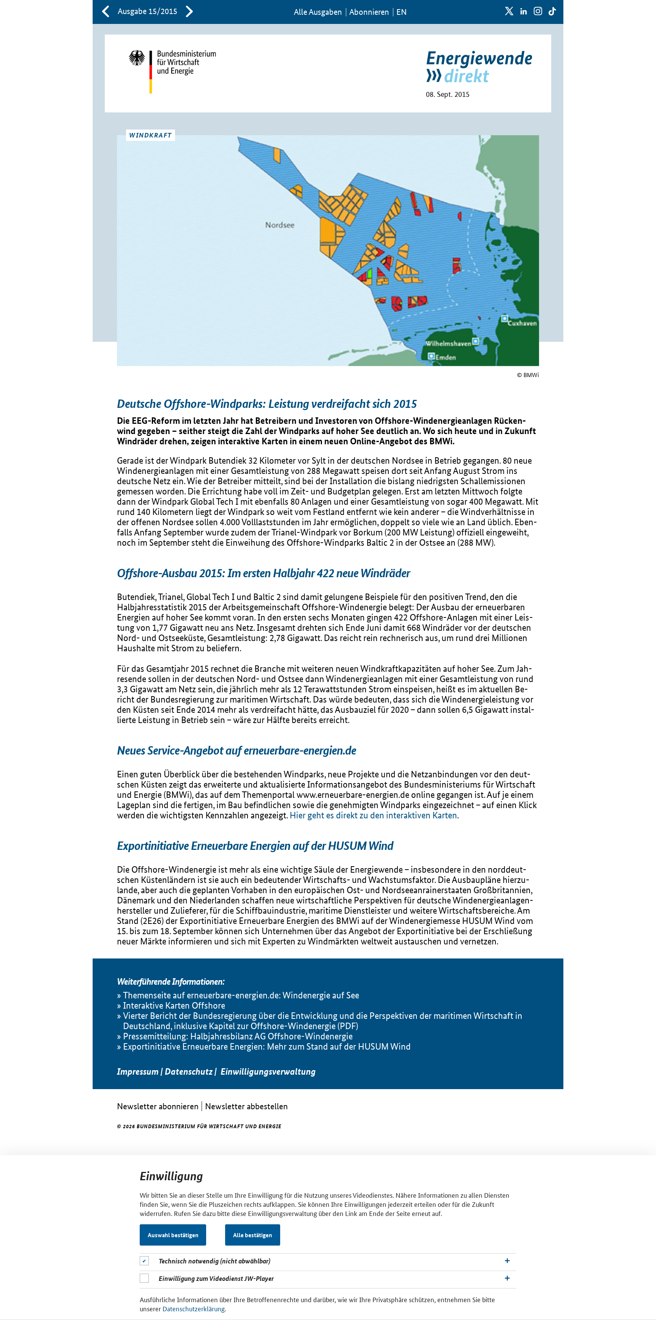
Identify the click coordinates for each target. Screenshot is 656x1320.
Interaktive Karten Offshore (174, 1005)
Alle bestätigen (252, 1235)
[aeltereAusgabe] (105, 12)
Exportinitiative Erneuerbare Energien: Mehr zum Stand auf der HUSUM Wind (267, 1046)
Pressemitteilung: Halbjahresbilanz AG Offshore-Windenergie (238, 1036)
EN (401, 12)
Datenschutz (189, 1071)
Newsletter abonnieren (158, 1106)
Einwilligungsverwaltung (268, 1071)
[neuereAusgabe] (189, 12)
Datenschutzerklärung (193, 1308)
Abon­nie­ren (369, 12)
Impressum (138, 1071)
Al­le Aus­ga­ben (318, 12)
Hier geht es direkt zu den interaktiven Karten (373, 815)
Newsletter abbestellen (246, 1106)
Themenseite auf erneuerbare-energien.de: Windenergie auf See (241, 995)
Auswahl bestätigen (173, 1235)
